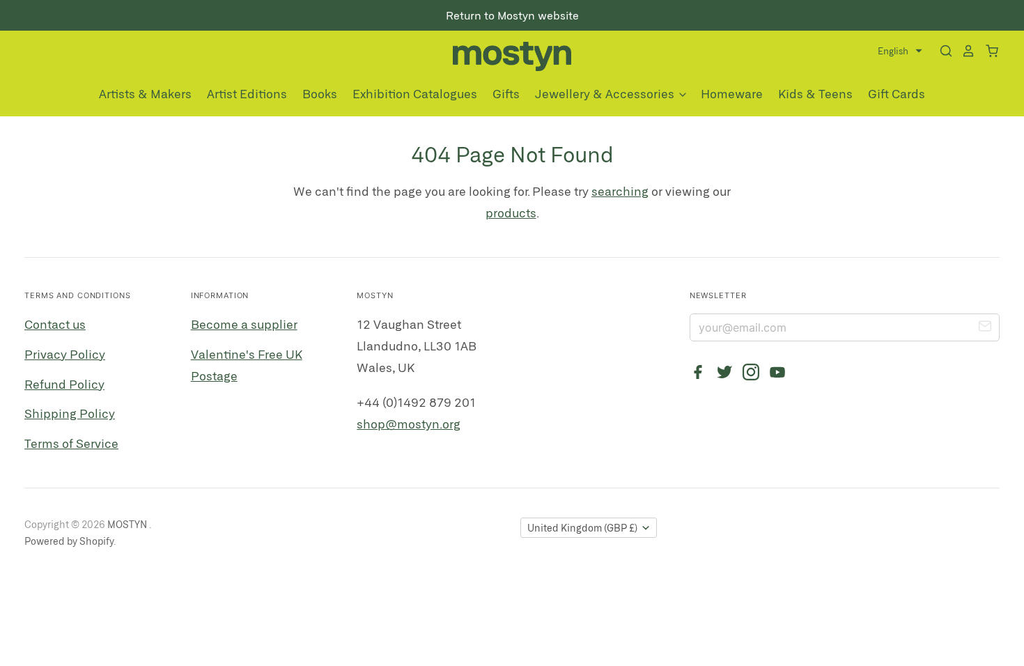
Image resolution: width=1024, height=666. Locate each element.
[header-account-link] (964, 51)
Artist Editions (247, 93)
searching (620, 191)
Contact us (55, 324)
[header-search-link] (942, 51)
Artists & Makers (145, 93)
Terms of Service (71, 443)
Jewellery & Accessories (606, 93)
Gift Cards (896, 93)
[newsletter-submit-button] (985, 328)
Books (319, 93)
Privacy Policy (64, 354)
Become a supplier (244, 324)
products (511, 212)
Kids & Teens (815, 93)
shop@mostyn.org (408, 423)
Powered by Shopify (69, 541)
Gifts (506, 93)
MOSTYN (128, 524)
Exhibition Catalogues (414, 93)
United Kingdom (582, 528)
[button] (900, 51)
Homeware (732, 93)
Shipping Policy (69, 413)
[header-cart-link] (987, 51)
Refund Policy (64, 384)
